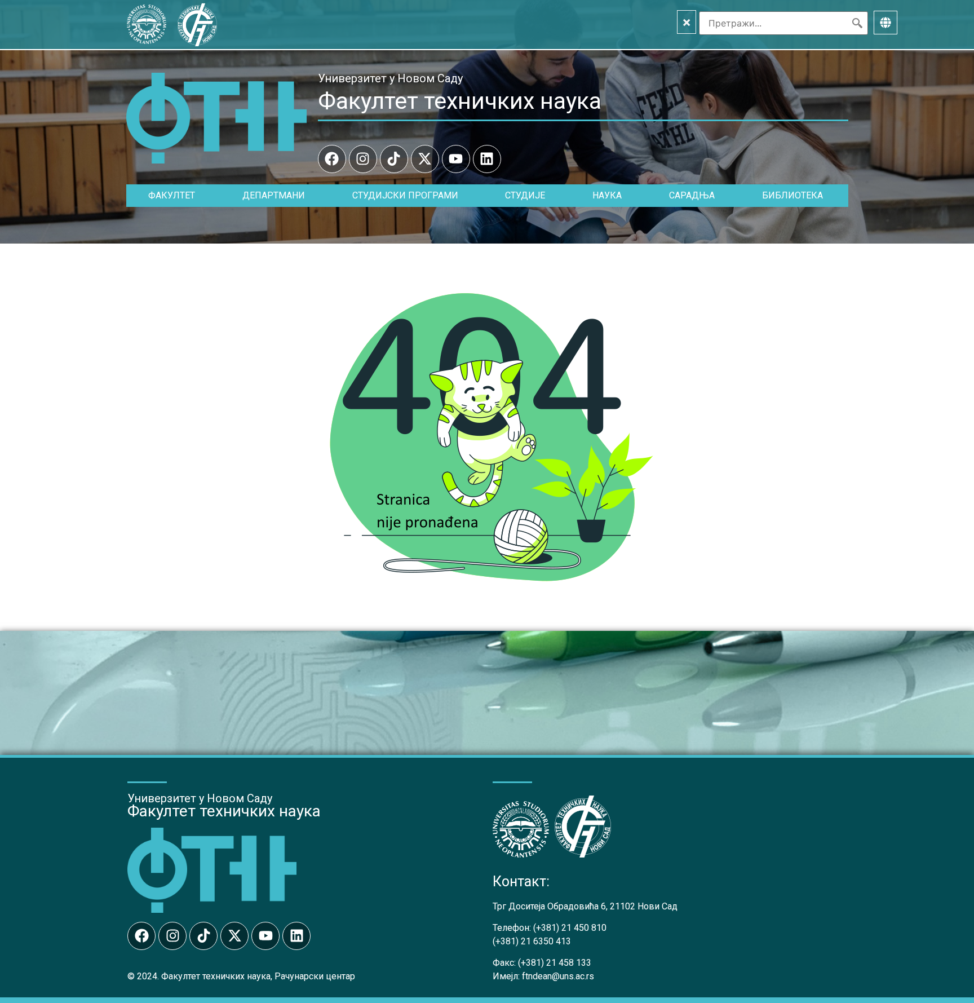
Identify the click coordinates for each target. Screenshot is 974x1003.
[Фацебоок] (332, 159)
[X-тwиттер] (425, 159)
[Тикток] (394, 159)
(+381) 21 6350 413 (532, 941)
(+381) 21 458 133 (554, 962)
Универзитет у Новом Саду (390, 78)
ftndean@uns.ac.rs (558, 976)
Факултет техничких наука (459, 100)
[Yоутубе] (456, 159)
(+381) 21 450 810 (569, 927)
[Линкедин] (487, 159)
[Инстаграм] (363, 159)
